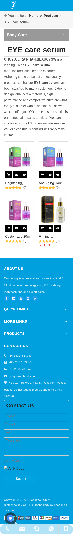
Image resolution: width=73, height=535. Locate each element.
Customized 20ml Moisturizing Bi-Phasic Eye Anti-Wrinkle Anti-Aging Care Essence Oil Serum (18, 237)
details (27, 174)
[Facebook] (6, 298)
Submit (21, 478)
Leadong (59, 504)
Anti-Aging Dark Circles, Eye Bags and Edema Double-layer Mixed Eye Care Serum (53, 183)
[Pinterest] (35, 298)
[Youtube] (21, 298)
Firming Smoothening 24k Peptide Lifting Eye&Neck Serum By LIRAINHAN (51, 237)
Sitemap (10, 510)
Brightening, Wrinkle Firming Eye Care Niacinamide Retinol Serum (16, 183)
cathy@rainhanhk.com (23, 376)
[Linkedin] (13, 298)
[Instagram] (28, 298)
